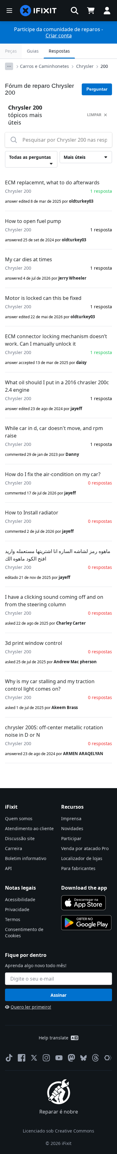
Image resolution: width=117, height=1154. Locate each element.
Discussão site (20, 838)
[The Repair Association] (108, 1058)
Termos (12, 919)
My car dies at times (28, 259)
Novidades (72, 828)
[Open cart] (91, 10)
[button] (74, 10)
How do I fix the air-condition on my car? (52, 474)
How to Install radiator (31, 512)
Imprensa (71, 818)
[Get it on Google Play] (86, 922)
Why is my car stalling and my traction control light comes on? (50, 685)
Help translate (53, 1038)
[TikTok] (9, 1058)
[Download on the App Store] (83, 902)
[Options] (9, 66)
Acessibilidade (20, 899)
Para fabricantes (78, 868)
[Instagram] (46, 1058)
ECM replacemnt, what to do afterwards (52, 182)
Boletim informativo (25, 858)
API (8, 868)
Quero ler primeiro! (31, 1007)
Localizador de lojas (81, 858)
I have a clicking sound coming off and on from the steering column (54, 601)
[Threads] (95, 1058)
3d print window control (33, 643)
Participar (71, 838)
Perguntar (96, 89)
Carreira (13, 848)
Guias (33, 51)
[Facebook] (21, 1058)
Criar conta (59, 35)
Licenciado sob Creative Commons (58, 1131)
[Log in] (107, 10)
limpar (94, 114)
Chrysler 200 (18, 191)
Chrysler (85, 66)
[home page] (38, 10)
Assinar (58, 995)
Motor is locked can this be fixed (43, 298)
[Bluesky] (83, 1058)
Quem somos (18, 818)
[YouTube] (59, 1058)
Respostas (59, 51)
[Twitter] (34, 1058)
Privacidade (17, 909)
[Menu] (9, 10)
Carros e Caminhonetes (44, 66)
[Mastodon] (71, 1058)
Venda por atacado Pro (85, 848)
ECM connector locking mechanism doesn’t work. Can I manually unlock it (56, 340)
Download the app (84, 887)
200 (104, 66)
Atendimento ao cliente (29, 828)
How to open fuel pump (33, 221)
